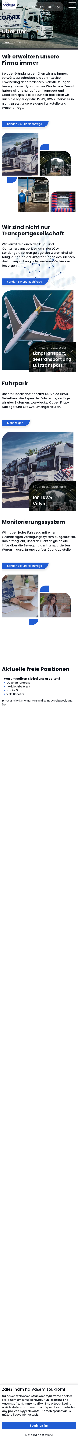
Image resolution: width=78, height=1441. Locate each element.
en (41, 7)
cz (33, 7)
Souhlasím (39, 1426)
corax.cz (7, 42)
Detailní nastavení (39, 1435)
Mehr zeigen (15, 423)
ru (58, 7)
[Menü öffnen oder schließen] (72, 4)
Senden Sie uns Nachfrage (24, 124)
